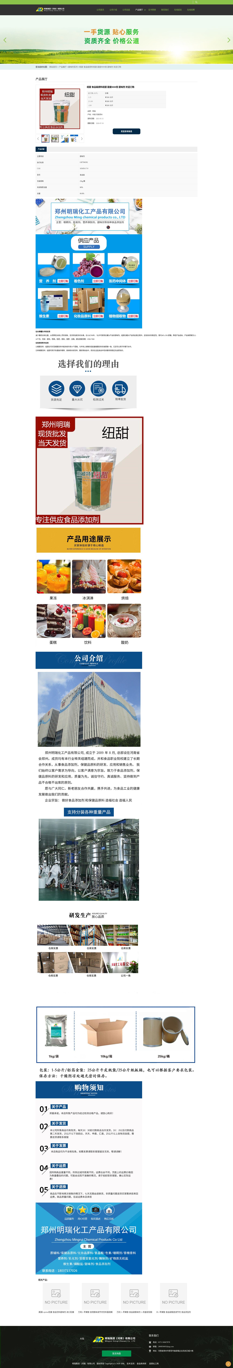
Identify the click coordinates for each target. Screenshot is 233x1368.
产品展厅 (63, 67)
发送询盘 (116, 1353)
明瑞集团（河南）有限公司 (83, 1364)
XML (123, 1364)
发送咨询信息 (126, 131)
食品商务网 (141, 1364)
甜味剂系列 (73, 67)
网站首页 (53, 67)
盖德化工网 (154, 1364)
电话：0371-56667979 (161, 1342)
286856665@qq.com (166, 1346)
